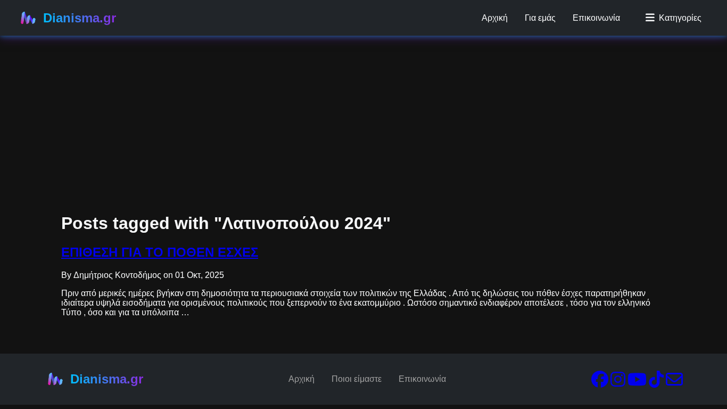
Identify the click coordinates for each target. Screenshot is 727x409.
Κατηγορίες (680, 17)
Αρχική (495, 17)
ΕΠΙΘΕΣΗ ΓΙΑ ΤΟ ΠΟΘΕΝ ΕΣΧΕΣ (159, 252)
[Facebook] (599, 382)
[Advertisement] (319, 74)
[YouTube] (637, 382)
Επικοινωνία (596, 17)
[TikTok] (656, 382)
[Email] (674, 382)
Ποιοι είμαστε (357, 378)
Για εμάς (540, 17)
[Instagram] (617, 382)
